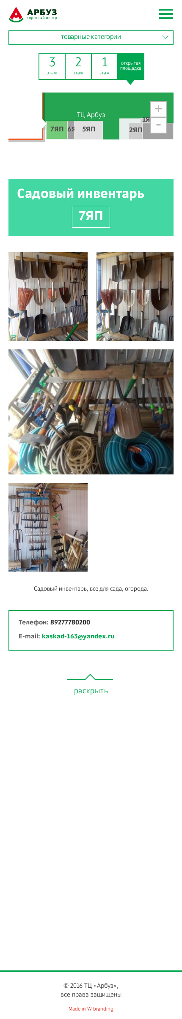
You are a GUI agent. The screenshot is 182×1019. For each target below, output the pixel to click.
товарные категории (91, 37)
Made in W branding (91, 1009)
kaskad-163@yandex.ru (78, 636)
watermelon (32, 14)
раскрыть (91, 691)
